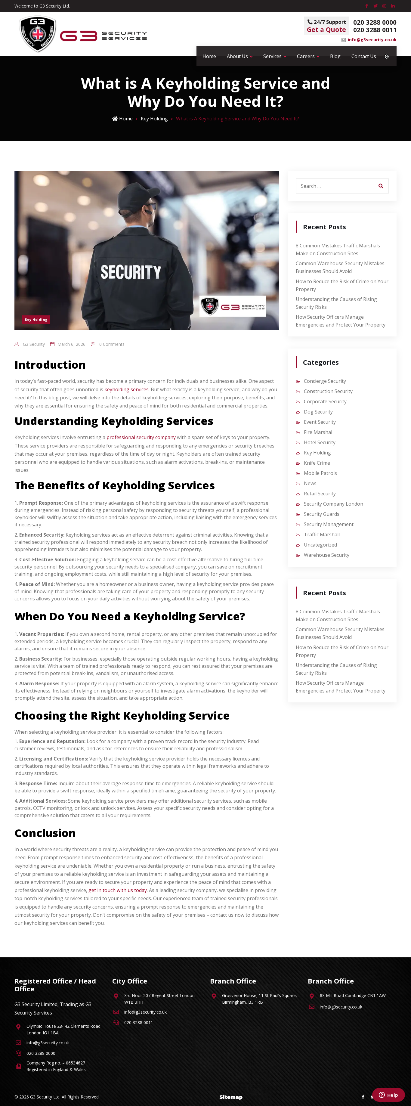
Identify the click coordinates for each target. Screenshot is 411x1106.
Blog (335, 56)
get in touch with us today (117, 890)
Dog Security (318, 411)
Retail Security (320, 493)
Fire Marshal (318, 432)
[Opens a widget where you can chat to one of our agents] (388, 1095)
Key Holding (154, 118)
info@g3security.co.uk (372, 39)
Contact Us (363, 56)
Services (272, 56)
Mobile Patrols (320, 473)
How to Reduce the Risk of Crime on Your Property (342, 285)
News (310, 483)
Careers (306, 56)
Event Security (320, 422)
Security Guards (321, 514)
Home (209, 56)
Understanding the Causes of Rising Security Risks (336, 303)
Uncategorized (320, 544)
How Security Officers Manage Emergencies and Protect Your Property (340, 321)
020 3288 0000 (375, 22)
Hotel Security (319, 442)
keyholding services (126, 389)
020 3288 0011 (375, 29)
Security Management (329, 524)
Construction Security (328, 391)
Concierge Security (325, 381)
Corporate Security (325, 401)
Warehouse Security (326, 555)
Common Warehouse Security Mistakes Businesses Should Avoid (340, 267)
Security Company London (333, 503)
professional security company (141, 437)
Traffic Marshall (322, 534)
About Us (237, 56)
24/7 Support (326, 26)
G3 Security (33, 344)
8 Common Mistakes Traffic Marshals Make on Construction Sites (338, 249)
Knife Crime (317, 463)
